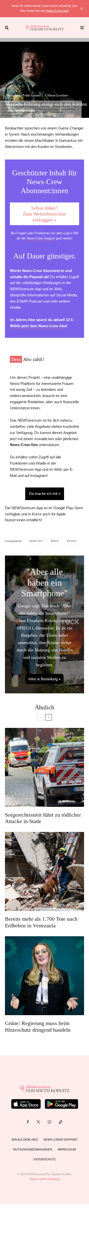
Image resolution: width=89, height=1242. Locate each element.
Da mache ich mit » (44, 493)
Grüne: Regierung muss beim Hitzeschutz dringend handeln (37, 1026)
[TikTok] (60, 1122)
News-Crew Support (41, 238)
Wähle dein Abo (25, 1139)
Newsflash (13, 95)
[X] (38, 1122)
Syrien (72, 541)
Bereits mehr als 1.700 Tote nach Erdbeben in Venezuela (41, 922)
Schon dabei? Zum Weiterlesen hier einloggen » (44, 213)
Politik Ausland (31, 95)
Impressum (67, 1149)
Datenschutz (44, 1159)
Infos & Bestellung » (44, 679)
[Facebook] (28, 1122)
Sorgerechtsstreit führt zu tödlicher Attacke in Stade (43, 818)
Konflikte (37, 541)
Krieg (55, 541)
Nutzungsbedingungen (32, 1149)
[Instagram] (49, 1122)
